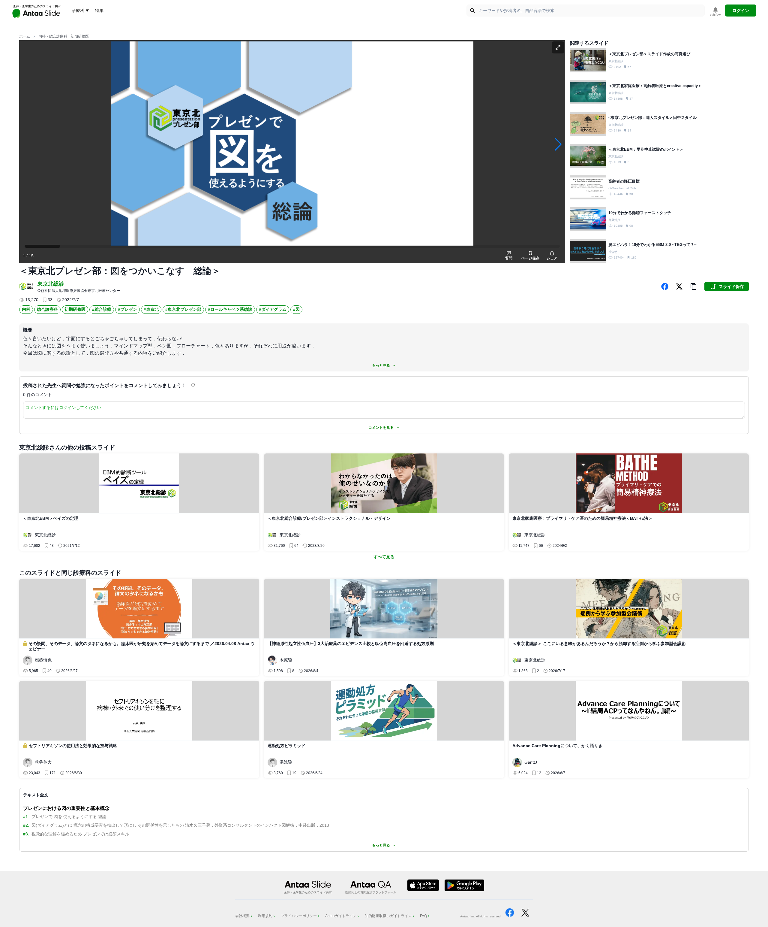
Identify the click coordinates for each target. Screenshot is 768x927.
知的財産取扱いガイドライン (388, 916)
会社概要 (242, 916)
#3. (26, 834)
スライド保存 (731, 286)
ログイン (740, 10)
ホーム (24, 36)
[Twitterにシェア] (679, 286)
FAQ (423, 916)
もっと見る (381, 365)
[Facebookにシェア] (665, 286)
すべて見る (384, 556)
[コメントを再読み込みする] (194, 385)
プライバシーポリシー (299, 916)
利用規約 (265, 916)
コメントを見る (381, 428)
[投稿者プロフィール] (27, 286)
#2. (26, 825)
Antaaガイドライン (340, 916)
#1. (26, 816)
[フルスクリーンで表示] (558, 47)
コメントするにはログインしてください (63, 407)
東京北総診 (50, 284)
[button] (694, 286)
